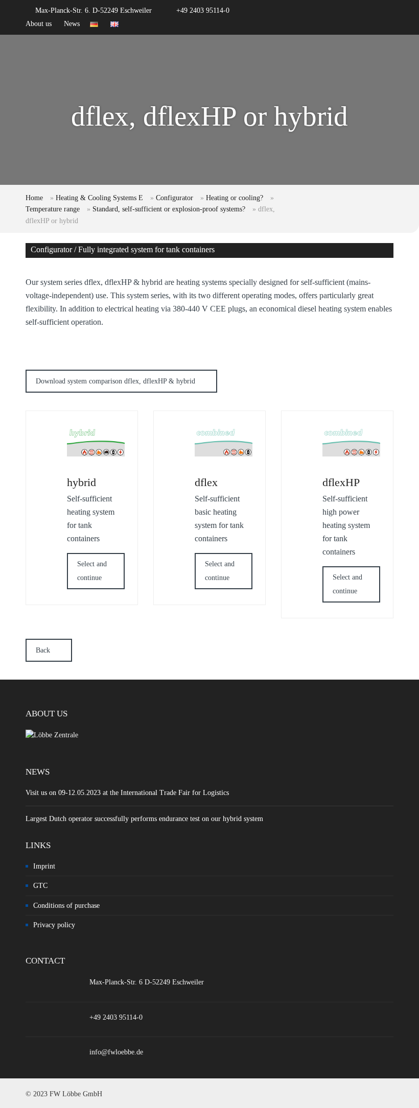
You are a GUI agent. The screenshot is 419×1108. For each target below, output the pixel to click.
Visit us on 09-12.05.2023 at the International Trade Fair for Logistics (127, 793)
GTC (40, 885)
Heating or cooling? (234, 198)
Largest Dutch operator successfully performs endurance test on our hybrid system (144, 819)
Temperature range (53, 209)
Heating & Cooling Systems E (99, 198)
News (72, 24)
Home (34, 198)
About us (39, 24)
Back (43, 650)
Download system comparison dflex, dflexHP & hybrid (115, 381)
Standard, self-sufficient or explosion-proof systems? (168, 209)
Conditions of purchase (66, 905)
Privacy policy (54, 925)
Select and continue (92, 571)
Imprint (44, 866)
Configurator (174, 198)
